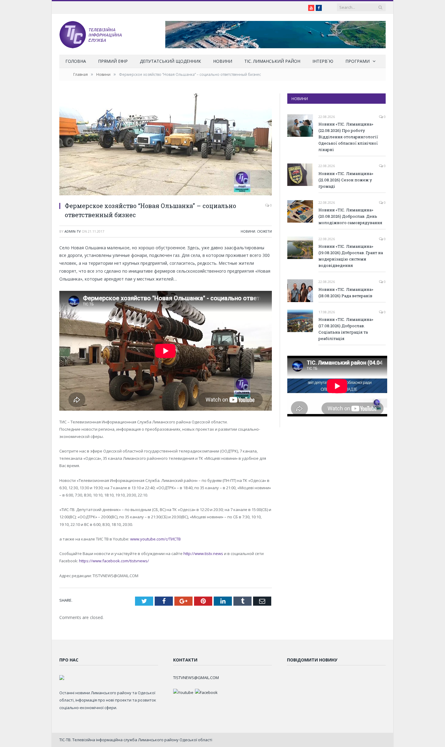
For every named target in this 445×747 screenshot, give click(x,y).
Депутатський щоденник (170, 61)
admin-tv (72, 231)
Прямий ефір (113, 61)
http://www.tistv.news (203, 553)
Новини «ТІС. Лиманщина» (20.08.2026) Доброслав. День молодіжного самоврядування (350, 216)
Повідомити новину (312, 660)
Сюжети (264, 231)
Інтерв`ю (322, 61)
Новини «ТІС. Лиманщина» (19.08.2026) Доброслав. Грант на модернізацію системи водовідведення (350, 256)
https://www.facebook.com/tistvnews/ (114, 561)
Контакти (185, 660)
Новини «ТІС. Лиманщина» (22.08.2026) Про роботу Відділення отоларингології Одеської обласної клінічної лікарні (348, 136)
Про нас (68, 660)
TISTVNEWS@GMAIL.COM (196, 677)
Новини (222, 61)
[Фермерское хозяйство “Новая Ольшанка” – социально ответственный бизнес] (165, 145)
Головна (75, 61)
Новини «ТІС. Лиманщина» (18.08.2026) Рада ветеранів (345, 292)
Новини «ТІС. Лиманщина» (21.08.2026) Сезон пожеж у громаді (345, 180)
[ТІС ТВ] (90, 34)
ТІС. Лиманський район (272, 61)
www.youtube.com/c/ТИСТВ (155, 539)
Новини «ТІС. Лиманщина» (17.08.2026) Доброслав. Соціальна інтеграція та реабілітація (345, 329)
